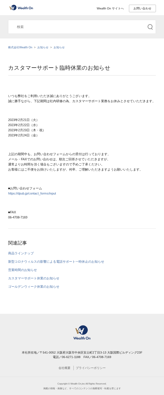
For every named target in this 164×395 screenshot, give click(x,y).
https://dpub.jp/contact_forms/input (32, 193)
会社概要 (64, 368)
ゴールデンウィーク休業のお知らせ (33, 286)
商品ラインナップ (21, 253)
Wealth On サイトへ (110, 8)
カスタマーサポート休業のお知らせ (33, 278)
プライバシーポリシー (91, 368)
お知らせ (42, 47)
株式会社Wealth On (20, 47)
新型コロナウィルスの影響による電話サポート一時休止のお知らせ (56, 261)
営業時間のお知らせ (22, 270)
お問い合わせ (142, 8)
